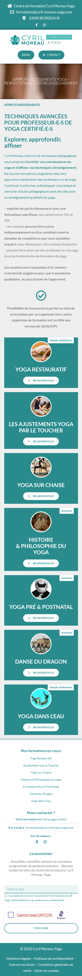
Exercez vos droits (22, 964)
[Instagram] (45, 842)
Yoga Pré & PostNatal (41, 607)
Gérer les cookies (46, 970)
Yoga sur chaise (41, 485)
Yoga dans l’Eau (41, 801)
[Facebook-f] (37, 842)
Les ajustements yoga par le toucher (41, 427)
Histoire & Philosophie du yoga (41, 779)
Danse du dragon (41, 661)
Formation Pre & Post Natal (41, 786)
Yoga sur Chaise (41, 772)
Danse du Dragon (41, 793)
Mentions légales (19, 958)
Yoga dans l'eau (41, 716)
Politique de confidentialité (53, 958)
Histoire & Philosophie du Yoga (41, 546)
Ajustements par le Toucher (41, 765)
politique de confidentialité (49, 900)
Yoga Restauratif (41, 758)
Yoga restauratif (41, 369)
